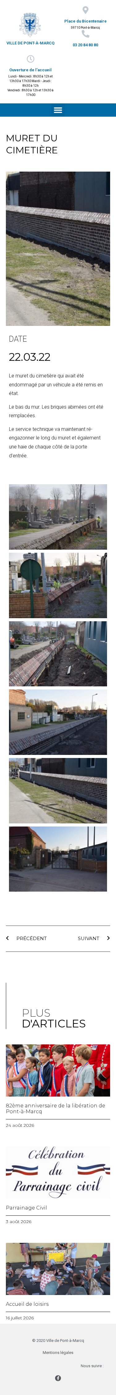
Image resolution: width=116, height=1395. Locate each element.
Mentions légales (58, 1352)
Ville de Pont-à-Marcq (30, 43)
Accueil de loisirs (27, 1304)
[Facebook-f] (58, 1378)
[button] (58, 110)
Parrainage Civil (26, 1208)
